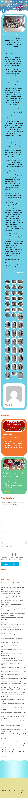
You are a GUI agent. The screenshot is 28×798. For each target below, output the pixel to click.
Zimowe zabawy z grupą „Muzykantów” (11, 721)
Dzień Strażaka (5, 622)
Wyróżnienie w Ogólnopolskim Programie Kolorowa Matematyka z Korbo (12, 689)
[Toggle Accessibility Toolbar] (3, 11)
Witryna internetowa (6, 546)
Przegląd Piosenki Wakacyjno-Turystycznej (12, 618)
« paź (2, 757)
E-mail (3, 539)
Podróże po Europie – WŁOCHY (9, 583)
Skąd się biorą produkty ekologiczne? (11, 683)
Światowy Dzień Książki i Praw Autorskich (12, 638)
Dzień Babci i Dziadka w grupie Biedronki (11, 716)
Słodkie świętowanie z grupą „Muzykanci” (12, 654)
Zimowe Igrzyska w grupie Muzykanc (11, 708)
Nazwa (3, 531)
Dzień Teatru (4, 642)
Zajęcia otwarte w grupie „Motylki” (10, 667)
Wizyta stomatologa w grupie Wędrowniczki (13, 609)
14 (13, 749)
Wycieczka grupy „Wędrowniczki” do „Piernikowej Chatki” (10, 592)
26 (5, 753)
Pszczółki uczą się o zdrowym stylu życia (12, 699)
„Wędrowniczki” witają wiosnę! (9, 660)
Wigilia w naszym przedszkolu (9, 734)
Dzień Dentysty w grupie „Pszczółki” (11, 674)
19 (5, 751)
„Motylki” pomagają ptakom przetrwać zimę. (13, 695)
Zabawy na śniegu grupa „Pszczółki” (10, 725)
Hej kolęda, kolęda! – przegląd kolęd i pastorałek (13, 729)
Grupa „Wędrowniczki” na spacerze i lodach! (12, 600)
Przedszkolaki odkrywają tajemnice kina (11, 629)
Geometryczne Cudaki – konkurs (9, 672)
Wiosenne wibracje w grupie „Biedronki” (11, 649)
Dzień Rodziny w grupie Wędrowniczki (11, 605)
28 (13, 753)
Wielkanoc (4, 658)
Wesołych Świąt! (7, 434)
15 (16, 749)
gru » (6, 757)
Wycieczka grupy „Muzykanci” (9, 624)
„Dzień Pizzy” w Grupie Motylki (9, 692)
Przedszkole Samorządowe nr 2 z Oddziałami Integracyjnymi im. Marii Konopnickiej (14, 791)
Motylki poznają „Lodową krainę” (9, 678)
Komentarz (4, 508)
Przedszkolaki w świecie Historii (9, 627)
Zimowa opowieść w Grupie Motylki (10, 712)
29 (16, 753)
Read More (8, 453)
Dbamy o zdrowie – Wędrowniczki (13, 473)
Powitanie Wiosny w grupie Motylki (10, 663)
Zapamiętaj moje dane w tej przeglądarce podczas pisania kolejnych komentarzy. (12, 558)
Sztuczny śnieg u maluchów (8, 681)
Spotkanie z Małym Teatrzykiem (9, 645)
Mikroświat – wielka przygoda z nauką (11, 634)
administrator (9, 405)
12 (5, 749)
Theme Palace (18, 794)
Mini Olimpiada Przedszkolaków (9, 587)
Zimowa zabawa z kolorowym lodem (11, 703)
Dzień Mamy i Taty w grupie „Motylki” (11, 596)
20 (9, 751)
